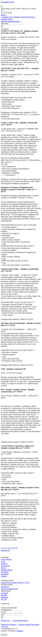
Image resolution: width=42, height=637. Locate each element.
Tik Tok (4, 599)
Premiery (17, 17)
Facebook (4, 593)
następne (4, 550)
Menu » (4, 15)
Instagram (4, 597)
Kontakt (4, 576)
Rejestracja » (5, 620)
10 (14, 548)
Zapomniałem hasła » (20, 620)
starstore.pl (5, 587)
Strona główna (6, 559)
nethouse (20, 631)
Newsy (32, 17)
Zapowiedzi (25, 17)
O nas (11, 17)
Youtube (4, 595)
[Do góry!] (8, 2)
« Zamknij (5, 17)
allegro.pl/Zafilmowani (9, 589)
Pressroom (5, 574)
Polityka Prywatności (9, 624)
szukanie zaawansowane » (10, 21)
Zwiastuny (5, 572)
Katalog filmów (6, 19)
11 (17, 548)
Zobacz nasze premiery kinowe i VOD (15, 582)
